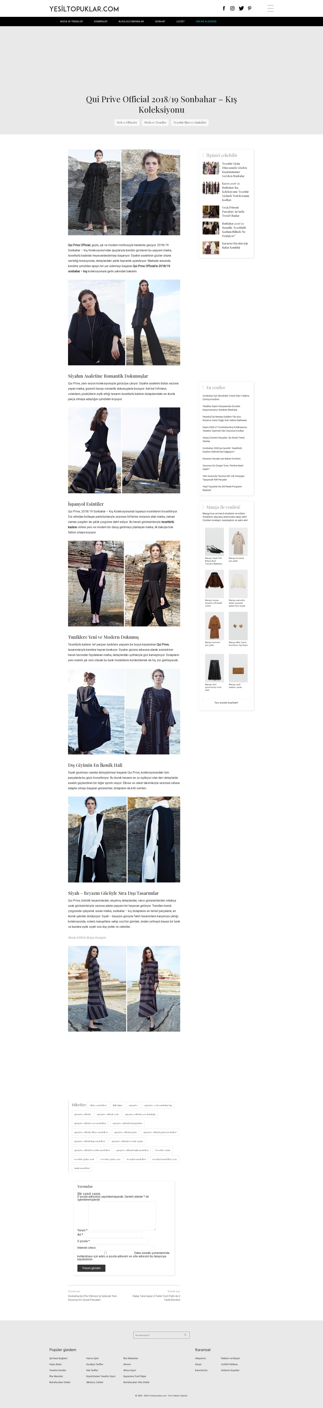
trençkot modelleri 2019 (165, 1159)
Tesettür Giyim (162, 1150)
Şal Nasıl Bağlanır (58, 1358)
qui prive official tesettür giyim (127, 1141)
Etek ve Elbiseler (127, 122)
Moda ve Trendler (71, 21)
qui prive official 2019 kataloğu (140, 1114)
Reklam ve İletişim (230, 1358)
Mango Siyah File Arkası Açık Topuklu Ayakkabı (213, 561)
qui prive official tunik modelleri (132, 1150)
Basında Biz (201, 1370)
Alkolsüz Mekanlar (131, 21)
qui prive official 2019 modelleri (90, 1123)
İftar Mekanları (130, 1358)
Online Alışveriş (206, 21)
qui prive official (82, 1114)
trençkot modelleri (136, 1159)
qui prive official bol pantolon (127, 1123)
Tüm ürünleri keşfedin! (226, 702)
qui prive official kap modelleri (89, 1141)
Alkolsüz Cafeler (94, 1382)
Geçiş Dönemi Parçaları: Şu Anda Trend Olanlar (233, 211)
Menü (270, 8)
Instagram (232, 8)
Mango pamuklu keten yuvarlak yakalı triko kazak (237, 603)
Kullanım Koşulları (230, 1370)
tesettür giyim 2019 (110, 1159)
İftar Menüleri (56, 1376)
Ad (80, 1234)
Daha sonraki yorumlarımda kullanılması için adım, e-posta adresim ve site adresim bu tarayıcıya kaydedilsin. (123, 1256)
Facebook (224, 8)
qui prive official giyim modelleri (159, 1132)
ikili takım (117, 1105)
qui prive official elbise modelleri (91, 1132)
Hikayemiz (200, 1358)
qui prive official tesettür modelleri (92, 1150)
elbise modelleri (98, 1105)
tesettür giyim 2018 (84, 1159)
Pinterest (249, 8)
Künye (198, 1364)
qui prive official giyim (125, 1132)
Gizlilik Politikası (229, 1364)
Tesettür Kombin (57, 1370)
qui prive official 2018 (108, 1114)
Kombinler (100, 21)
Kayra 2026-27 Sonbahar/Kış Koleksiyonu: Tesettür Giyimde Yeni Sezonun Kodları (235, 192)
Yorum (82, 1230)
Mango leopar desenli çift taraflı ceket (213, 603)
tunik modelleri (82, 1168)
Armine (127, 1364)
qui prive (133, 1105)
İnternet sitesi (86, 1247)
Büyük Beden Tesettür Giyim (101, 1376)
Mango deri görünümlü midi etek (213, 687)
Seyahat (160, 21)
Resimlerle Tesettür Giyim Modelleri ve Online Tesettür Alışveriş (84, 8)
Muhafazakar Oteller (59, 1382)
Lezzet (180, 21)
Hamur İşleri (92, 1358)
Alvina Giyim (129, 1370)
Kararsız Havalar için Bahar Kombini (222, 458)
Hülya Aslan (55, 1364)
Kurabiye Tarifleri (94, 1364)
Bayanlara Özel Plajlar (134, 1376)
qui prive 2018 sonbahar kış (158, 1105)
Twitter (241, 8)
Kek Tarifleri (92, 1370)
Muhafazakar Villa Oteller (136, 1382)
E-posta (83, 1241)
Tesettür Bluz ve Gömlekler (189, 122)
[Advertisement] (161, 60)
